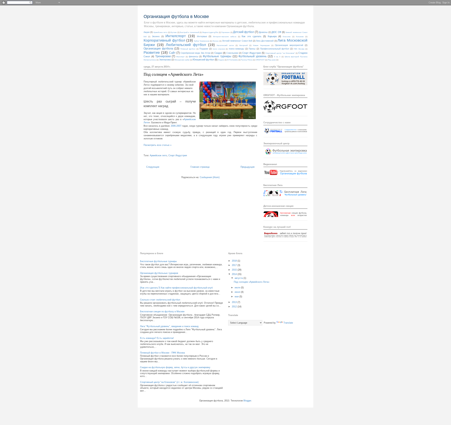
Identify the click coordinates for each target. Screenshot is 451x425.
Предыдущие (247, 167)
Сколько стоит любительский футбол (160, 299)
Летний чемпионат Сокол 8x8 (237, 41)
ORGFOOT (260, 60)
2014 (234, 274)
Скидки (218, 53)
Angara (221, 60)
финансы (193, 56)
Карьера (272, 36)
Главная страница (199, 167)
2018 (234, 260)
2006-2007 (176, 126)
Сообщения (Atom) (210, 177)
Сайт (172, 52)
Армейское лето (160, 32)
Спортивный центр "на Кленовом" (280, 53)
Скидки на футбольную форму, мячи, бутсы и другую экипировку (175, 367)
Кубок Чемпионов (201, 41)
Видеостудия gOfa (210, 32)
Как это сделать (251, 36)
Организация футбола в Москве (176, 16)
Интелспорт (175, 36)
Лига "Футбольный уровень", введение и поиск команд (169, 326)
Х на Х (277, 57)
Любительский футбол (186, 45)
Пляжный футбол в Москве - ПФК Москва (162, 352)
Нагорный (243, 45)
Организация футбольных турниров (159, 273)
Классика (287, 37)
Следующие (152, 167)
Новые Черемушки (261, 45)
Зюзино (156, 36)
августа (239, 278)
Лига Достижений (265, 41)
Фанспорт (180, 57)
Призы (252, 49)
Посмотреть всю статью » (157, 145)
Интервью (202, 36)
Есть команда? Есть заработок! (157, 338)
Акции (147, 32)
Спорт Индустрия (251, 53)
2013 (234, 302)
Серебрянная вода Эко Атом (195, 53)
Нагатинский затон (225, 45)
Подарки (203, 49)
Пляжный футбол (188, 49)
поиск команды (236, 49)
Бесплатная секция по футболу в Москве (162, 311)
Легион (215, 41)
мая (237, 296)
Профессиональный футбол (274, 49)
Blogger (247, 400)
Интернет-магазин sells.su (224, 37)
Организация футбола (158, 48)
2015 (234, 269)
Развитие (152, 52)
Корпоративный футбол (164, 40)
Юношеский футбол (203, 59)
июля (238, 287)
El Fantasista (232, 60)
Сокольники (232, 53)
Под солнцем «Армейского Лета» (173, 74)
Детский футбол (243, 31)
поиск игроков (219, 49)
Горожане (225, 32)
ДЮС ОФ (276, 32)
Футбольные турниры (217, 56)
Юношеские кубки (182, 60)
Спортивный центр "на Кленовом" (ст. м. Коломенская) (169, 382)
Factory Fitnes (246, 60)
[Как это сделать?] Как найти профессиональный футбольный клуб (176, 287)
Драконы (263, 32)
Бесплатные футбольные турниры (158, 261)
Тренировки (163, 56)
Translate (288, 322)
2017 (234, 265)
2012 (234, 306)
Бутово (174, 32)
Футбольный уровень (252, 56)
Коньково (300, 37)
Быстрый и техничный (189, 32)
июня (238, 292)
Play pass (272, 60)
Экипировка (165, 59)
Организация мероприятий (289, 45)
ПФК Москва (299, 49)
